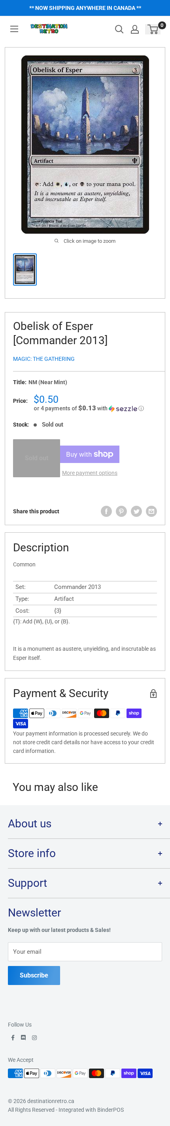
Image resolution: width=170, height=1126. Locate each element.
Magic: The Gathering (44, 359)
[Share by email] (151, 511)
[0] (153, 29)
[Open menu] (14, 28)
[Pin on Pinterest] (121, 511)
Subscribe (34, 975)
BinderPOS (110, 1110)
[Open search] (119, 29)
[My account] (135, 29)
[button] (95, 408)
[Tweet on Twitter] (136, 511)
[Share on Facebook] (106, 511)
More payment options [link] (89, 473)
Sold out (36, 458)
